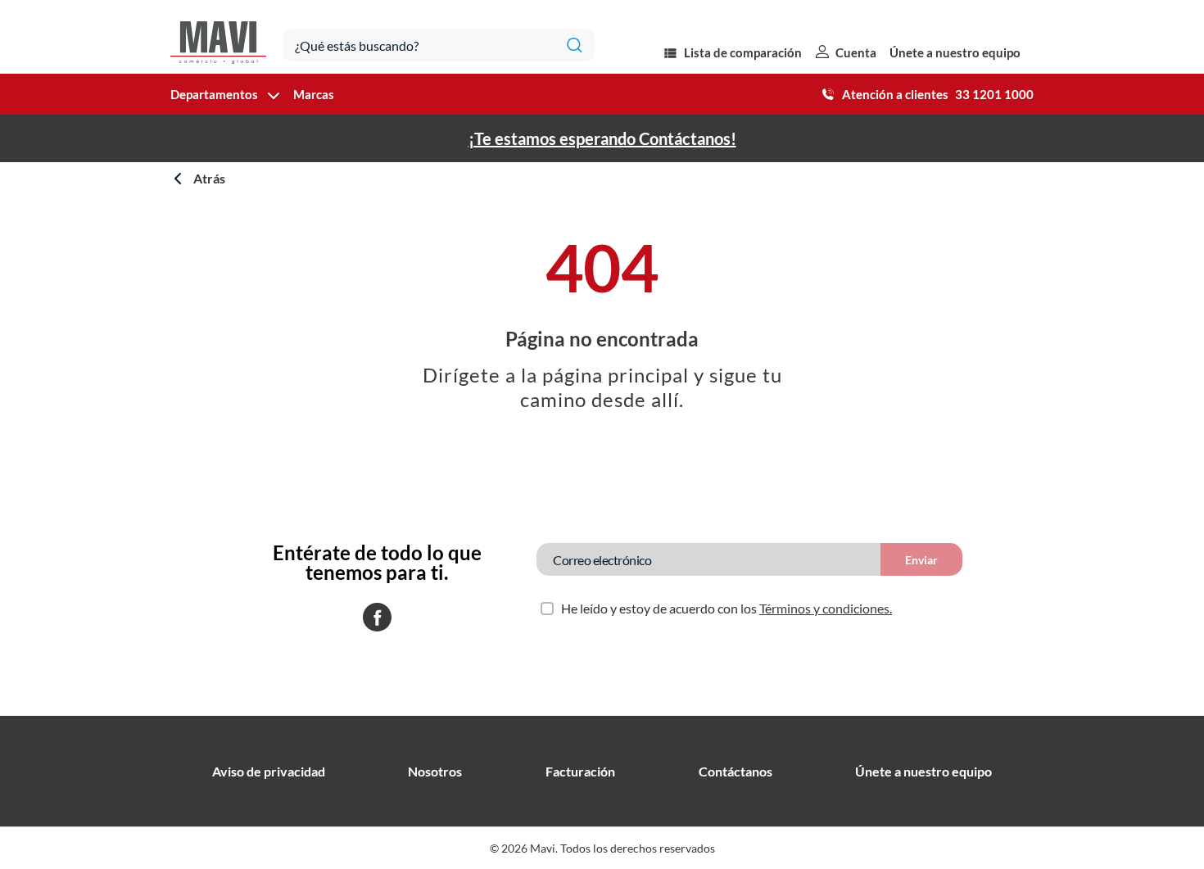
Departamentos (214, 94)
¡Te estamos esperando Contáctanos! (602, 138)
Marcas (313, 94)
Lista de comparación (743, 52)
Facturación (580, 771)
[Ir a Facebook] (377, 618)
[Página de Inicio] (218, 37)
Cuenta (855, 52)
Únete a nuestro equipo (955, 52)
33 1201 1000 (994, 94)
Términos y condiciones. (825, 608)
